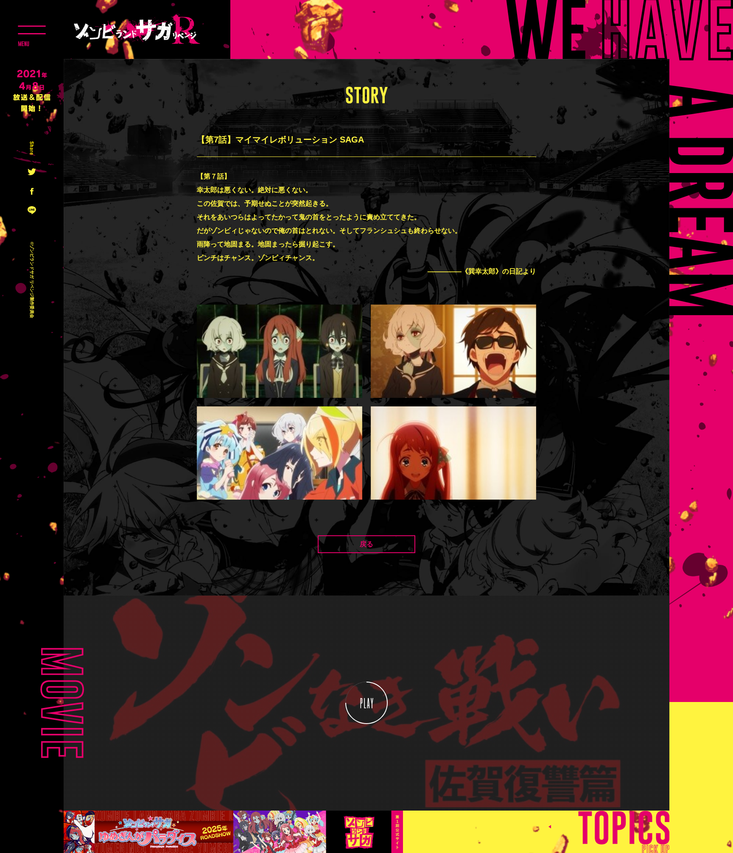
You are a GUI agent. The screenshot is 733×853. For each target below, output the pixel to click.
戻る (366, 544)
